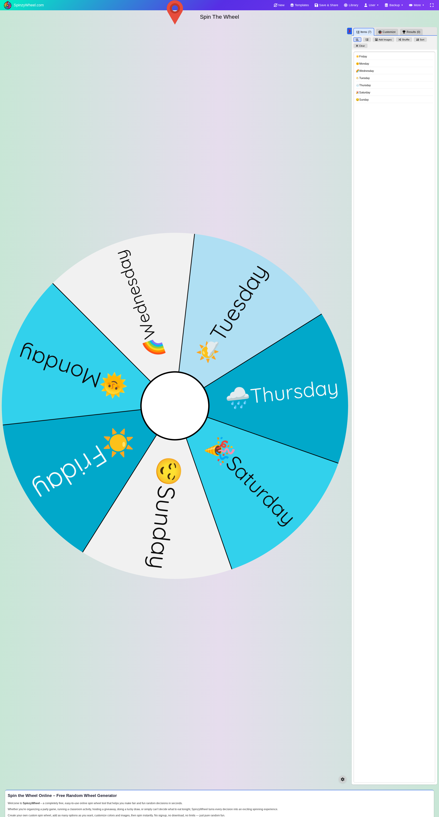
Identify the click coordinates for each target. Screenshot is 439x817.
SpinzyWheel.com (29, 5)
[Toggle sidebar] (349, 31)
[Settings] (342, 779)
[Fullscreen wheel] (432, 5)
